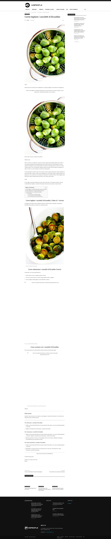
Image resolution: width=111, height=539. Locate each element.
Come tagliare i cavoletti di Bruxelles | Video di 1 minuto (36, 189)
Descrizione (30, 193)
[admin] (25, 20)
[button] (85, 9)
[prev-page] (25, 493)
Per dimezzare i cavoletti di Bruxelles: (34, 194)
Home (26, 12)
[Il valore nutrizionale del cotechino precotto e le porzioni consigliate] (58, 482)
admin (28, 20)
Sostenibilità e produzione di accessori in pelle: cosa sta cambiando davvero (79, 24)
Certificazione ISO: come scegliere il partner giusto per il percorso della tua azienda (79, 30)
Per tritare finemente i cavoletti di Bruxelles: (35, 196)
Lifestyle (29, 12)
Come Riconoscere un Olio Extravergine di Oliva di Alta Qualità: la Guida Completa (44, 489)
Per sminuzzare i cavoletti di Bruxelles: (35, 195)
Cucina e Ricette (33, 12)
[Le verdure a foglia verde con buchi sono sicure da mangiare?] (49, 515)
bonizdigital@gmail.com (49, 532)
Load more (77, 41)
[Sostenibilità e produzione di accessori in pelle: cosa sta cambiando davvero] (70, 25)
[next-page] (27, 493)
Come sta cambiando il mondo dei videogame (33, 471)
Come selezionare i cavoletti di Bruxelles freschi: (35, 190)
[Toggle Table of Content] (45, 188)
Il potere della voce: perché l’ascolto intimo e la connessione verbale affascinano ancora (80, 18)
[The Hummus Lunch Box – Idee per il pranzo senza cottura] (49, 504)
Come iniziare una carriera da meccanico (57, 471)
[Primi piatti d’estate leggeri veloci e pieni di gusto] (31, 482)
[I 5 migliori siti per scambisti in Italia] (49, 510)
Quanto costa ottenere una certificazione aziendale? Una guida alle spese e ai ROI (79, 36)
